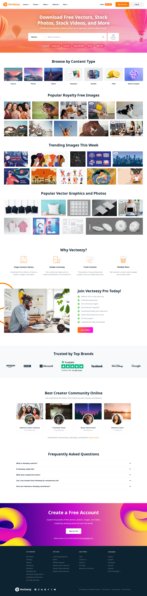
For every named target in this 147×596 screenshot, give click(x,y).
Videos (45, 4)
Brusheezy (29, 557)
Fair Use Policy (126, 589)
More (65, 4)
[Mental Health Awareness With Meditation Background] (130, 176)
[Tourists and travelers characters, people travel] (71, 176)
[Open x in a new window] (51, 589)
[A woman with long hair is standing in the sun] (65, 128)
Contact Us (82, 560)
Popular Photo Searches (61, 568)
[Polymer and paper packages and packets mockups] (72, 226)
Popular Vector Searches (61, 565)
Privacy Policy (116, 589)
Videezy (28, 562)
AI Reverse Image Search (34, 574)
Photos (35, 4)
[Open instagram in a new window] (39, 589)
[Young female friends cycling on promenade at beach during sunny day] (40, 128)
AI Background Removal (34, 577)
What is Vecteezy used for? (26, 463)
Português (111, 562)
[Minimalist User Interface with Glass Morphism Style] (46, 226)
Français (111, 568)
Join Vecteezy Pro (86, 538)
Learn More (85, 330)
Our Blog (82, 565)
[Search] (103, 37)
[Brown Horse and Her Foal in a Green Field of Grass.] (45, 110)
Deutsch (110, 565)
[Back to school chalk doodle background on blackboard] (77, 159)
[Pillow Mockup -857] (53, 208)
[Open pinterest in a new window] (45, 589)
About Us (82, 562)
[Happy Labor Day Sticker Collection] (99, 159)
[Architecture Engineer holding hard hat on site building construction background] (101, 110)
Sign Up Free (73, 531)
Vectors (25, 4)
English (110, 557)
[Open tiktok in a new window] (48, 589)
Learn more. (94, 437)
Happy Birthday (78, 46)
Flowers (90, 46)
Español (110, 560)
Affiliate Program (58, 562)
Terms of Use (106, 589)
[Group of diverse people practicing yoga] (126, 128)
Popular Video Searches (61, 571)
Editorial (55, 4)
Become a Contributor (86, 568)
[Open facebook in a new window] (35, 589)
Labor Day (99, 46)
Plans (102, 4)
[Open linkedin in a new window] (42, 589)
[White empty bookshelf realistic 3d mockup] (78, 208)
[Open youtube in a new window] (55, 589)
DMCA (55, 560)
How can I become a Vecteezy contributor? (33, 486)
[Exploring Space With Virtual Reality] (17, 176)
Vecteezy (29, 560)
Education (29, 568)
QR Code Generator (32, 580)
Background (55, 46)
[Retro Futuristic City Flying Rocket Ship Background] (44, 176)
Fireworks (66, 46)
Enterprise (29, 565)
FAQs (81, 557)
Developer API (31, 571)
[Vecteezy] (11, 4)
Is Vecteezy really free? (25, 469)
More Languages (113, 571)
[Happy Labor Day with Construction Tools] (16, 159)
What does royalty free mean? (28, 475)
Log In (137, 4)
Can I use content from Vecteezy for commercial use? (37, 480)
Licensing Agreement (60, 557)
